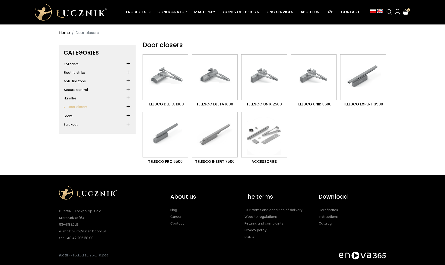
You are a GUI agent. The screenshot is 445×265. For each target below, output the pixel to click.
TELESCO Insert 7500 (215, 161)
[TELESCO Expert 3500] (363, 77)
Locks (68, 116)
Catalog (325, 223)
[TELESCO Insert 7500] (215, 134)
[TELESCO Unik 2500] (264, 77)
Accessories (264, 161)
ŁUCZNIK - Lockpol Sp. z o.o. (78, 255)
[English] (380, 11)
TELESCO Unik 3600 (313, 104)
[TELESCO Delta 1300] (165, 77)
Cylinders (71, 64)
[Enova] (362, 255)
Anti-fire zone (75, 81)
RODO (249, 236)
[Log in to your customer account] (397, 11)
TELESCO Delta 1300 (165, 104)
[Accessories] (264, 134)
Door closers (78, 107)
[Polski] (373, 11)
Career (175, 216)
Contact (177, 223)
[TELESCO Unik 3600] (314, 77)
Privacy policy (256, 230)
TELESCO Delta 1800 (214, 104)
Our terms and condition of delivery (273, 210)
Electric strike (74, 72)
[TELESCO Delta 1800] (215, 77)
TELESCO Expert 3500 (363, 104)
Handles (70, 98)
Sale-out (71, 124)
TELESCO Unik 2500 (264, 104)
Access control (76, 89)
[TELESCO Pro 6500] (165, 134)
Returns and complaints (264, 223)
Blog (173, 210)
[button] (389, 12)
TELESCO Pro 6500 (165, 161)
